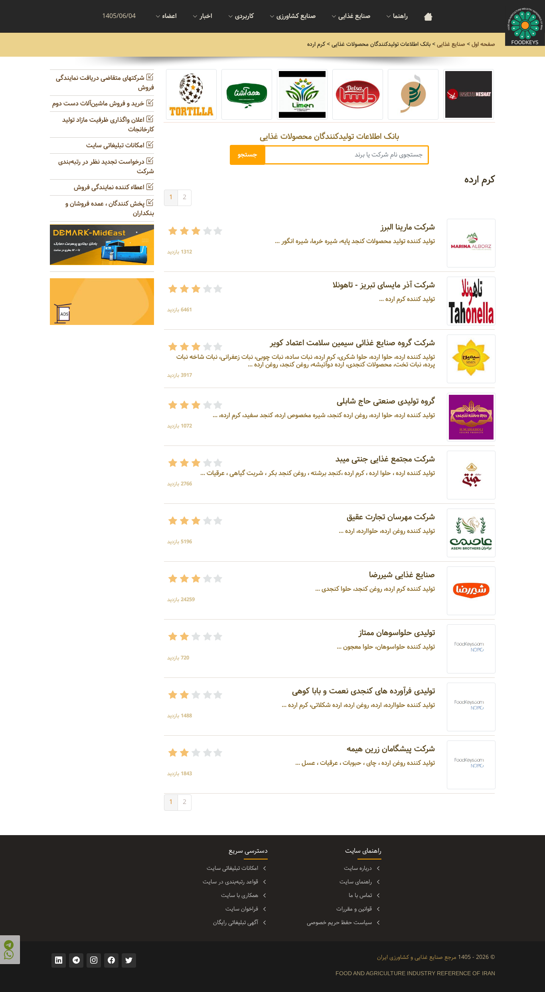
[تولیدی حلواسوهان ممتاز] (471, 649)
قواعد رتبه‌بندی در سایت (230, 882)
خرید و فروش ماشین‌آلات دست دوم (99, 104)
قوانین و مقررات (354, 909)
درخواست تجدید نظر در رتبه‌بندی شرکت (106, 166)
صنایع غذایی (451, 44)
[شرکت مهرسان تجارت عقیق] (471, 533)
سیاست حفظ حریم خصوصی (339, 922)
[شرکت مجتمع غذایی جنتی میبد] (471, 475)
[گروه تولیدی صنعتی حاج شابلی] (471, 417)
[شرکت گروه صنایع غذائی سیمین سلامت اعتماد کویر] (471, 359)
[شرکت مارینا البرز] (471, 243)
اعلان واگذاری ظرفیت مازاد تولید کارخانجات (108, 125)
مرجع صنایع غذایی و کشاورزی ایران (416, 957)
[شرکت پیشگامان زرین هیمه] (471, 765)
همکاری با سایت (239, 895)
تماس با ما (360, 895)
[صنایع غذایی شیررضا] (471, 591)
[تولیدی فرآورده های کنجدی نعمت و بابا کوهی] (471, 707)
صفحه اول (483, 44)
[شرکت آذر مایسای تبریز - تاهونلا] (471, 301)
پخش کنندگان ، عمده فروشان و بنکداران (109, 208)
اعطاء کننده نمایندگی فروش (110, 187)
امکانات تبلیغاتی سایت (116, 145)
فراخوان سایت (241, 909)
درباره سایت (358, 868)
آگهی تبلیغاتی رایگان (235, 922)
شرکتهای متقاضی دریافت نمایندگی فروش (105, 83)
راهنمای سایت (356, 882)
